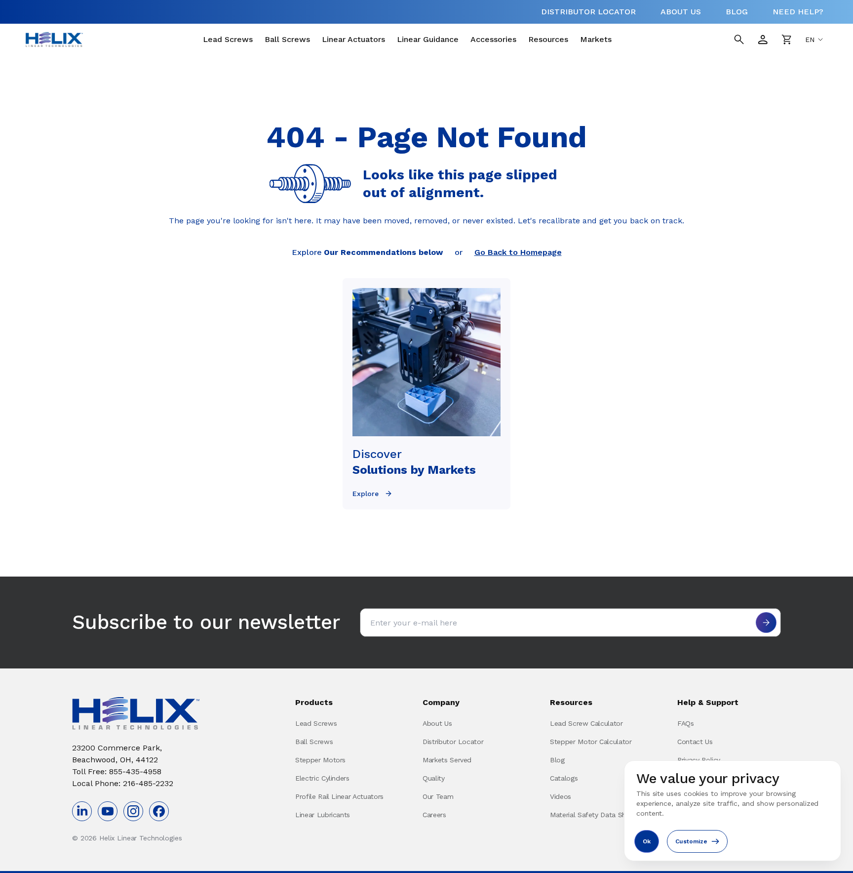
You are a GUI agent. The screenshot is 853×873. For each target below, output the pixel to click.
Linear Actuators (353, 39)
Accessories (493, 39)
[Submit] (766, 622)
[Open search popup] (739, 39)
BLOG (737, 11)
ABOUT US (680, 11)
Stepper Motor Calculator (591, 742)
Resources (548, 39)
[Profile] (763, 39)
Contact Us (695, 742)
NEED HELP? (798, 11)
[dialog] (732, 810)
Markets (596, 39)
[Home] (54, 39)
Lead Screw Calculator (586, 723)
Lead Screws (228, 39)
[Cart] (786, 39)
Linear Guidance (428, 39)
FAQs (685, 723)
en (809, 39)
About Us (437, 723)
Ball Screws (287, 39)
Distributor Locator (453, 742)
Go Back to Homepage (518, 252)
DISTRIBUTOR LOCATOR (588, 11)
